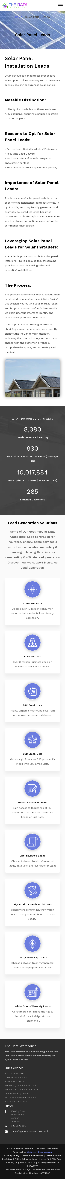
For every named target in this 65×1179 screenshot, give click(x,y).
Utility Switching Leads (17, 1093)
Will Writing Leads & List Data (20, 1085)
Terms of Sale (53, 1155)
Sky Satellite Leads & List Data (21, 1089)
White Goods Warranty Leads (20, 1097)
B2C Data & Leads (14, 1073)
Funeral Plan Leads (15, 1081)
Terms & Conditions (32, 1155)
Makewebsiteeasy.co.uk (39, 1152)
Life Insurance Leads (16, 1077)
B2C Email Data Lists (16, 1101)
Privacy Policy (11, 1155)
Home (18, 17)
